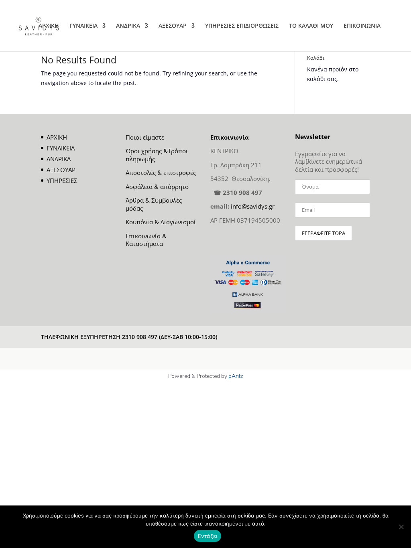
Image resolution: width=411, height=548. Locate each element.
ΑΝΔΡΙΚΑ (128, 26)
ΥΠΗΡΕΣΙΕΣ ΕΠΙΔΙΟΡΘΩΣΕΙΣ (242, 26)
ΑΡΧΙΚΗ (49, 26)
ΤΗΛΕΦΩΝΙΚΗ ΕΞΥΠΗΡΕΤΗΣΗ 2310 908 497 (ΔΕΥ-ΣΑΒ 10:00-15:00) (129, 337)
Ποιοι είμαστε (145, 137)
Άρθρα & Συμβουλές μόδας (154, 204)
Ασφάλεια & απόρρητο (157, 187)
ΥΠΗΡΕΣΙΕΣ (62, 181)
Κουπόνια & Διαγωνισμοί (161, 222)
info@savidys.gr (253, 206)
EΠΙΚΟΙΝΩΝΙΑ (362, 26)
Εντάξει (208, 536)
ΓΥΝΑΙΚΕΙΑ (83, 26)
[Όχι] (401, 527)
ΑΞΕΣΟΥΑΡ (173, 26)
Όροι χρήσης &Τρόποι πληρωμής (157, 155)
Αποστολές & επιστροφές (161, 172)
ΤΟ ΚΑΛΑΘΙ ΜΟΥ (311, 26)
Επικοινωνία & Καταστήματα (146, 240)
